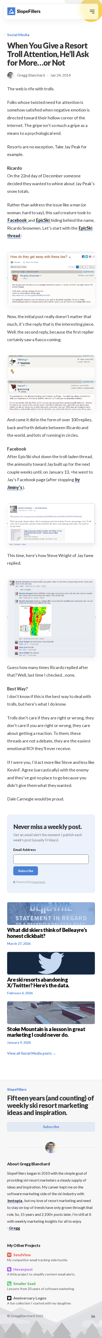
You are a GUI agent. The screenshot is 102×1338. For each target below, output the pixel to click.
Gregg (14, 1228)
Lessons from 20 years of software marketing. (41, 1286)
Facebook (18, 220)
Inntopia (15, 1200)
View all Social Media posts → (31, 1053)
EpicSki (43, 220)
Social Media (18, 34)
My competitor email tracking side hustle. (37, 1257)
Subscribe (51, 1127)
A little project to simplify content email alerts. (41, 1271)
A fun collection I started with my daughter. (39, 1300)
